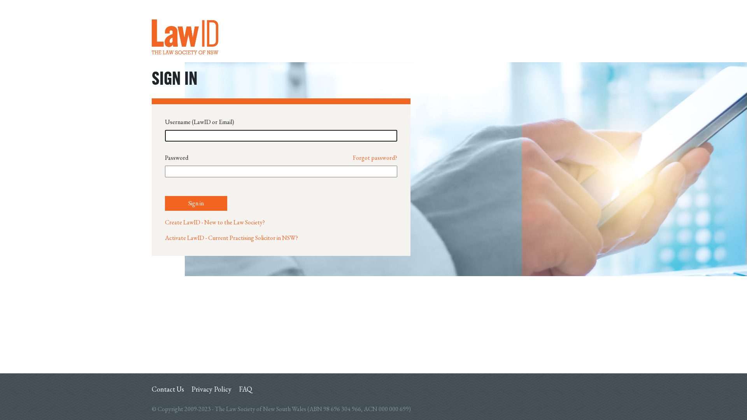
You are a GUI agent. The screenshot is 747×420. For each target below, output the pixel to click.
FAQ (245, 389)
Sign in (196, 203)
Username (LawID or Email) (199, 122)
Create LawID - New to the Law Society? (215, 222)
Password (176, 158)
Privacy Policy (211, 389)
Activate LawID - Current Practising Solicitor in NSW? (231, 238)
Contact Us (168, 389)
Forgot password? (375, 158)
